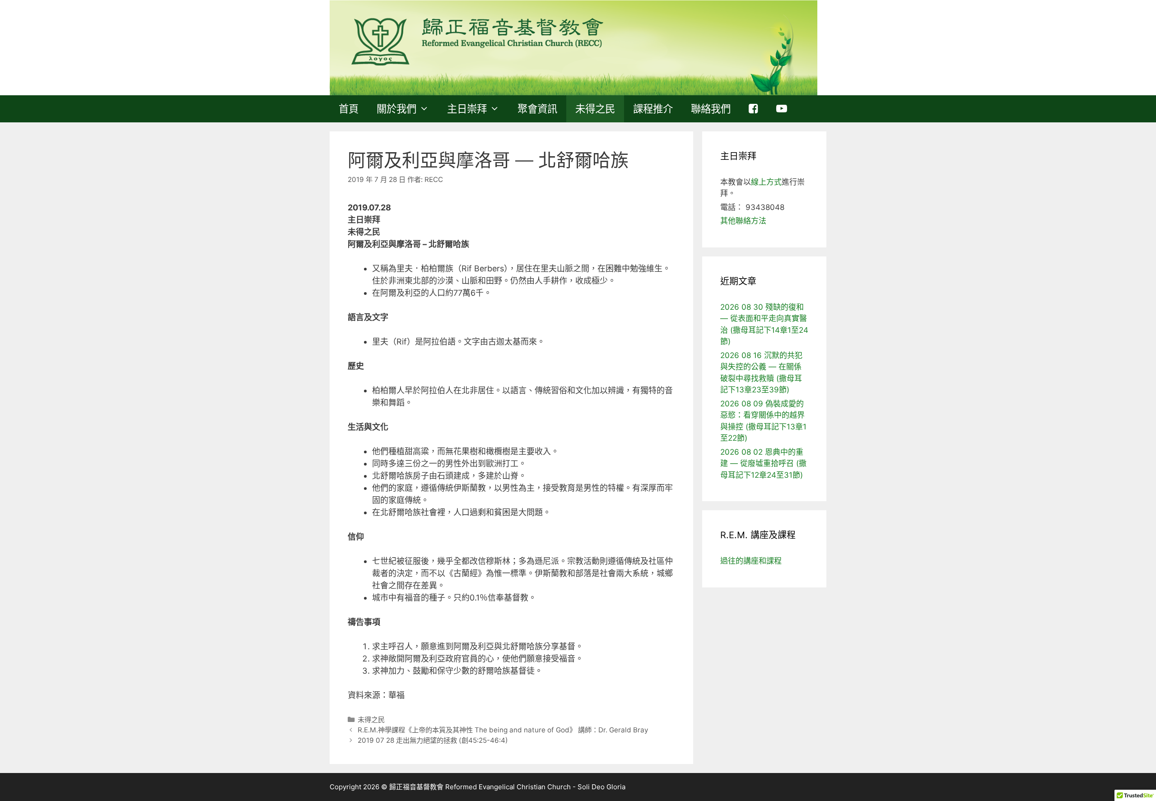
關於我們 (396, 108)
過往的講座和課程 (751, 560)
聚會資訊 (537, 108)
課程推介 (653, 108)
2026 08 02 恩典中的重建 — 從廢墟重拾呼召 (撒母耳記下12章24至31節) (763, 463)
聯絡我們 (711, 108)
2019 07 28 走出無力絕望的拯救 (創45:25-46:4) (433, 740)
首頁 (349, 108)
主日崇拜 (467, 108)
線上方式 (766, 181)
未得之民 (595, 108)
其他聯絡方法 (743, 220)
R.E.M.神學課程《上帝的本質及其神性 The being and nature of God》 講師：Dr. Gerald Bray (503, 730)
